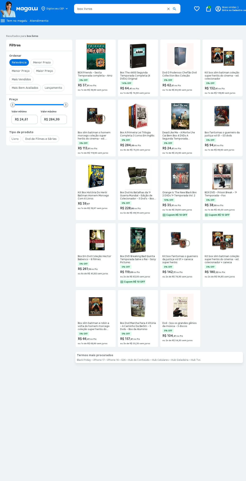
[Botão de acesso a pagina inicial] (18, 8)
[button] (168, 9)
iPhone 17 (99, 360)
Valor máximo (49, 111)
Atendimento (39, 20)
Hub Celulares (160, 360)
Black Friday (84, 360)
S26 (123, 360)
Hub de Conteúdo (139, 360)
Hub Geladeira (179, 360)
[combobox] (127, 8)
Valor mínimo (19, 111)
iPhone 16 (113, 360)
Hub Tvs (195, 360)
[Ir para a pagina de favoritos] (197, 9)
